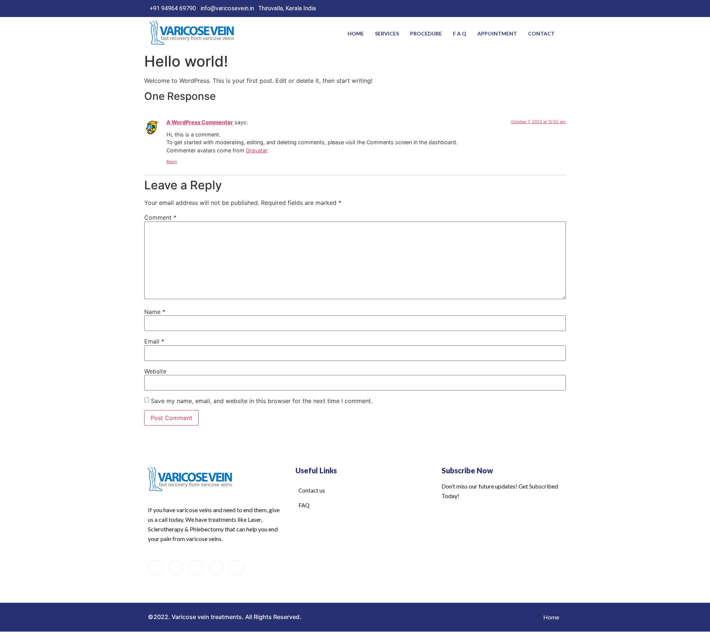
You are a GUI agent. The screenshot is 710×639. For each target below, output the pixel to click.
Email (154, 341)
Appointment (497, 33)
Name (154, 312)
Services (387, 33)
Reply (171, 161)
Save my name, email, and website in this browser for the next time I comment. (261, 401)
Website (155, 371)
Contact (541, 33)
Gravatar (256, 150)
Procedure (426, 33)
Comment (160, 217)
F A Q (459, 33)
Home (356, 33)
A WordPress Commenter (199, 122)
